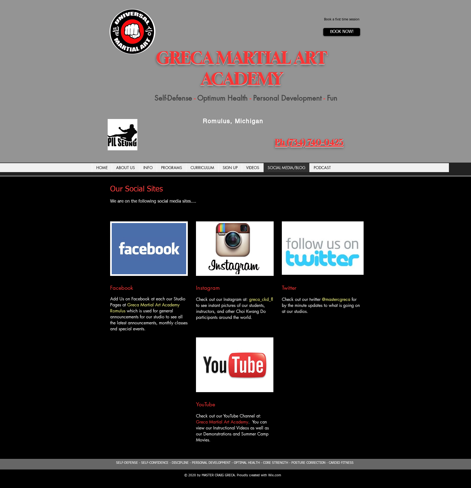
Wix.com (274, 475)
